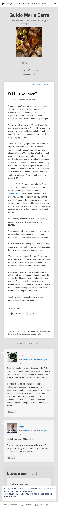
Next (47, 84)
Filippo (21, 426)
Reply (11, 411)
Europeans (32, 331)
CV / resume (33, 70)
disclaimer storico (29, 74)
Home (22, 70)
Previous (35, 84)
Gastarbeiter (13, 193)
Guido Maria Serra (29, 15)
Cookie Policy (10, 496)
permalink (37, 334)
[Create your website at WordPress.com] (29, 3)
